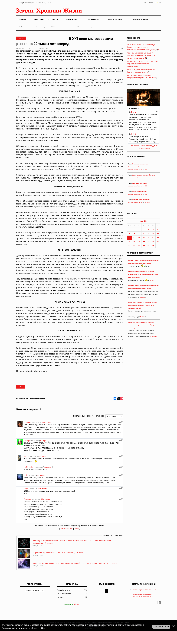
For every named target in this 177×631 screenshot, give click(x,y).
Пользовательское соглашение (142, 594)
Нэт (145, 178)
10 (153, 233)
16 (148, 237)
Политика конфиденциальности (142, 596)
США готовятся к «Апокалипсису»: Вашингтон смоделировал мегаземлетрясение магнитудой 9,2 (142, 47)
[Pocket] (121, 398)
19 (129, 242)
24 (153, 242)
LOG (145, 170)
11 (158, 233)
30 (148, 246)
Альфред (142, 297)
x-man (152, 280)
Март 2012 (143, 221)
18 (158, 237)
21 (139, 242)
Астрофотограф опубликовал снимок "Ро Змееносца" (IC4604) (58, 552)
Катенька (147, 202)
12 (129, 237)
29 (144, 246)
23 (148, 242)
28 (139, 246)
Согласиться (161, 627)
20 (134, 242)
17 (153, 237)
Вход (77, 528)
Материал (46, 422)
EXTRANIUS (153, 336)
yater (146, 194)
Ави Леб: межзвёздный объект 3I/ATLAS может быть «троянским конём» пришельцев (141, 55)
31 (153, 246)
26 (129, 246)
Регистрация (66, 528)
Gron (76, 604)
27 (134, 246)
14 (139, 237)
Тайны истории (41, 27)
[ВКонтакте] (115, 398)
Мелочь (142, 317)
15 (144, 237)
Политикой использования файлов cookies (23, 628)
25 (158, 242)
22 (144, 242)
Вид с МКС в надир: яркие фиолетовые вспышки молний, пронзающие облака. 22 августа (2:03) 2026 (75, 563)
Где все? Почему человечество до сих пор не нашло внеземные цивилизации (142, 63)
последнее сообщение (135, 170)
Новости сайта (26, 27)
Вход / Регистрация (26, 3)
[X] (118, 398)
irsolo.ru (20, 387)
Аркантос (68, 604)
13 (134, 237)
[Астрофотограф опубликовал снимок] (24, 557)
